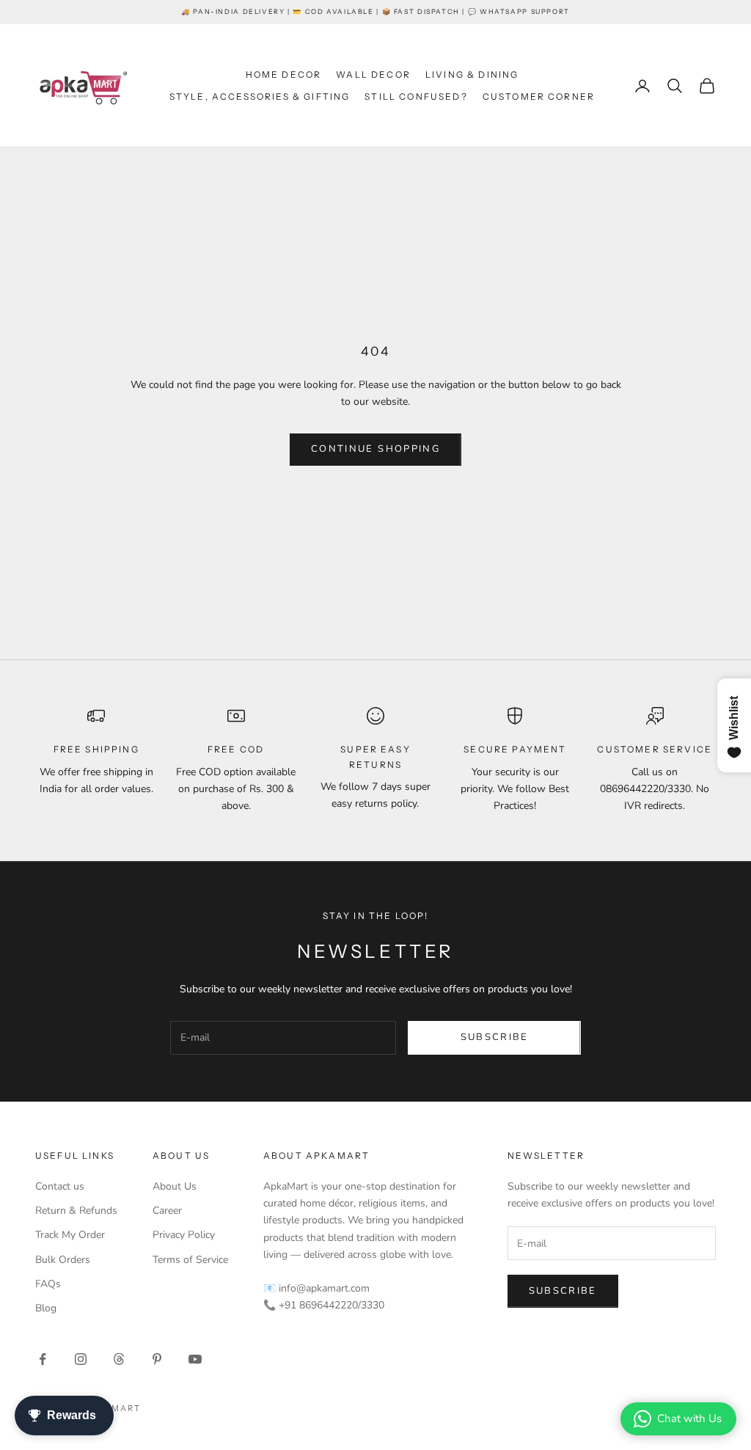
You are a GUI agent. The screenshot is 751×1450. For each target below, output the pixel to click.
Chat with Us (689, 1418)
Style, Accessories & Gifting (259, 96)
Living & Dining (472, 74)
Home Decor (284, 74)
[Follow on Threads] (118, 1359)
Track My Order (70, 1235)
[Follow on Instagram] (80, 1359)
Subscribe (495, 1037)
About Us (175, 1186)
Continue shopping (375, 448)
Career (167, 1211)
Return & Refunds (76, 1211)
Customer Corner (539, 96)
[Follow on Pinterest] (157, 1359)
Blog (45, 1308)
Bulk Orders (62, 1260)
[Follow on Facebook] (42, 1359)
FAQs (48, 1284)
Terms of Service (190, 1260)
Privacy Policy (184, 1235)
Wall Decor (373, 74)
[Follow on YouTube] (195, 1359)
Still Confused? (415, 96)
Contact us (59, 1186)
